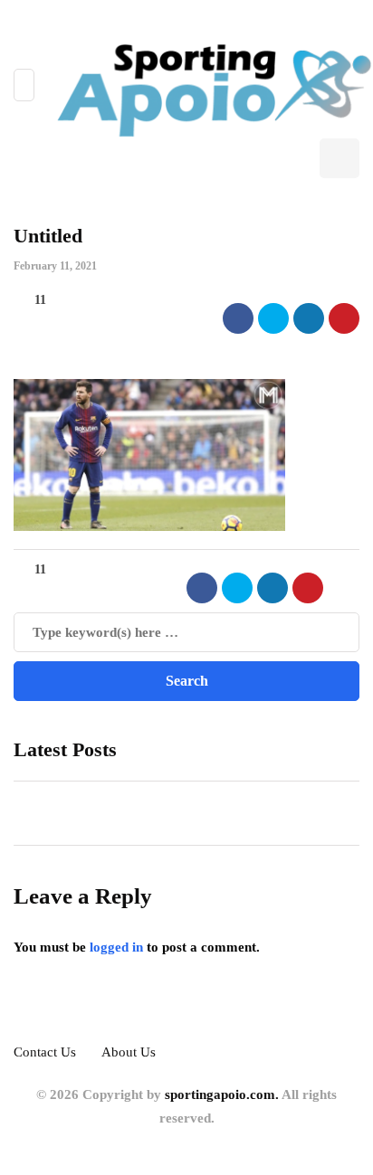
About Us (128, 1052)
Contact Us (45, 1052)
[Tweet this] (273, 318)
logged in (116, 947)
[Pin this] (344, 318)
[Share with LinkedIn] (308, 318)
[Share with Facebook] (238, 318)
